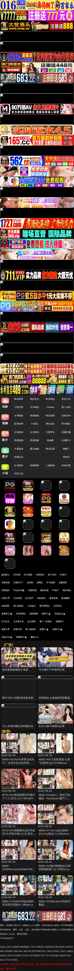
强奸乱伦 (34, 398)
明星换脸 (34, 440)
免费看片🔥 (6, 613)
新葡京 (40, 582)
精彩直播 (44, 590)
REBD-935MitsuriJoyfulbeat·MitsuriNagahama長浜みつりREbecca (18, 871)
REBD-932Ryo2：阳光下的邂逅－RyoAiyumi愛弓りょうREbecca (54, 798)
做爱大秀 (5, 629)
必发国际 (5, 605)
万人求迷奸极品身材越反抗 (18, 726)
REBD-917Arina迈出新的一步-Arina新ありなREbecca (55, 832)
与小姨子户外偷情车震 (52, 669)
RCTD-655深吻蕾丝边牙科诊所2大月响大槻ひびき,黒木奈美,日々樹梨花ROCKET (18, 834)
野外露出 (66, 423)
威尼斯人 (5, 574)
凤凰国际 (5, 590)
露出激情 (34, 448)
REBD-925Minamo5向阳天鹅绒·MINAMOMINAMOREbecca (55, 906)
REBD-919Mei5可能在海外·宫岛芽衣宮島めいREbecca (18, 903)
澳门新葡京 (18, 605)
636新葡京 (21, 613)
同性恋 (66, 456)
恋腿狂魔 (66, 432)
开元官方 (5, 621)
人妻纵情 (50, 465)
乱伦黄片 (29, 598)
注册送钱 (5, 582)
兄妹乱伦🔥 (6, 637)
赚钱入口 (35, 637)
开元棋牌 (28, 574)
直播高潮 (32, 590)
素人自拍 (66, 407)
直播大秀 (17, 629)
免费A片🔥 (57, 629)
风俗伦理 (66, 465)
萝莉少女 (66, 398)
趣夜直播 (53, 598)
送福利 (30, 582)
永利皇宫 (58, 605)
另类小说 (18, 473)
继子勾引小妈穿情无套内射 (18, 697)
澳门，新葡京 (45, 621)
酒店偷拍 (67, 590)
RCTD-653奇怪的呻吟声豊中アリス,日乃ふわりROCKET (18, 796)
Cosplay (50, 407)
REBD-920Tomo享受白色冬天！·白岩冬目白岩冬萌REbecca (18, 763)
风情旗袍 (18, 440)
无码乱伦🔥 (59, 613)
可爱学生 (50, 432)
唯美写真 (50, 448)
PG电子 (63, 574)
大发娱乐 (31, 605)
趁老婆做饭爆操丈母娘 (15, 669)
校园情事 (34, 465)
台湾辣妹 (18, 415)
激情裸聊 (34, 613)
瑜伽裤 (50, 440)
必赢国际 (63, 582)
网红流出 (50, 423)
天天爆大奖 (18, 621)
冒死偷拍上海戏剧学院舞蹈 (54, 697)
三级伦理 (18, 407)
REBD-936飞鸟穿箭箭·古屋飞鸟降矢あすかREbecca (54, 761)
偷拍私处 (41, 598)
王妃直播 (17, 598)
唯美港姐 (50, 415)
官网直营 (40, 574)
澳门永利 (52, 574)
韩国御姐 (34, 415)
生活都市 (18, 465)
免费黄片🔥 (21, 637)
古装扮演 (18, 432)
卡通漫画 (18, 448)
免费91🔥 (44, 629)
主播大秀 (5, 598)
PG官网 (16, 574)
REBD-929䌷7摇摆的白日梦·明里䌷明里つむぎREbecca (55, 867)
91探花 (34, 423)
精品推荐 (18, 398)
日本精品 (34, 407)
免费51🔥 (46, 613)
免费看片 (60, 621)
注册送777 (18, 582)
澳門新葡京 (44, 605)
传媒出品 (18, 456)
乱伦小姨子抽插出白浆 (52, 726)
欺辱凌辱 (18, 423)
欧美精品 (50, 398)
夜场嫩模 (65, 598)
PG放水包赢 (19, 590)
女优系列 (34, 432)
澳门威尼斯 (30, 629)
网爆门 (66, 448)
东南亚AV (66, 415)
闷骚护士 (66, 440)
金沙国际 (31, 621)
